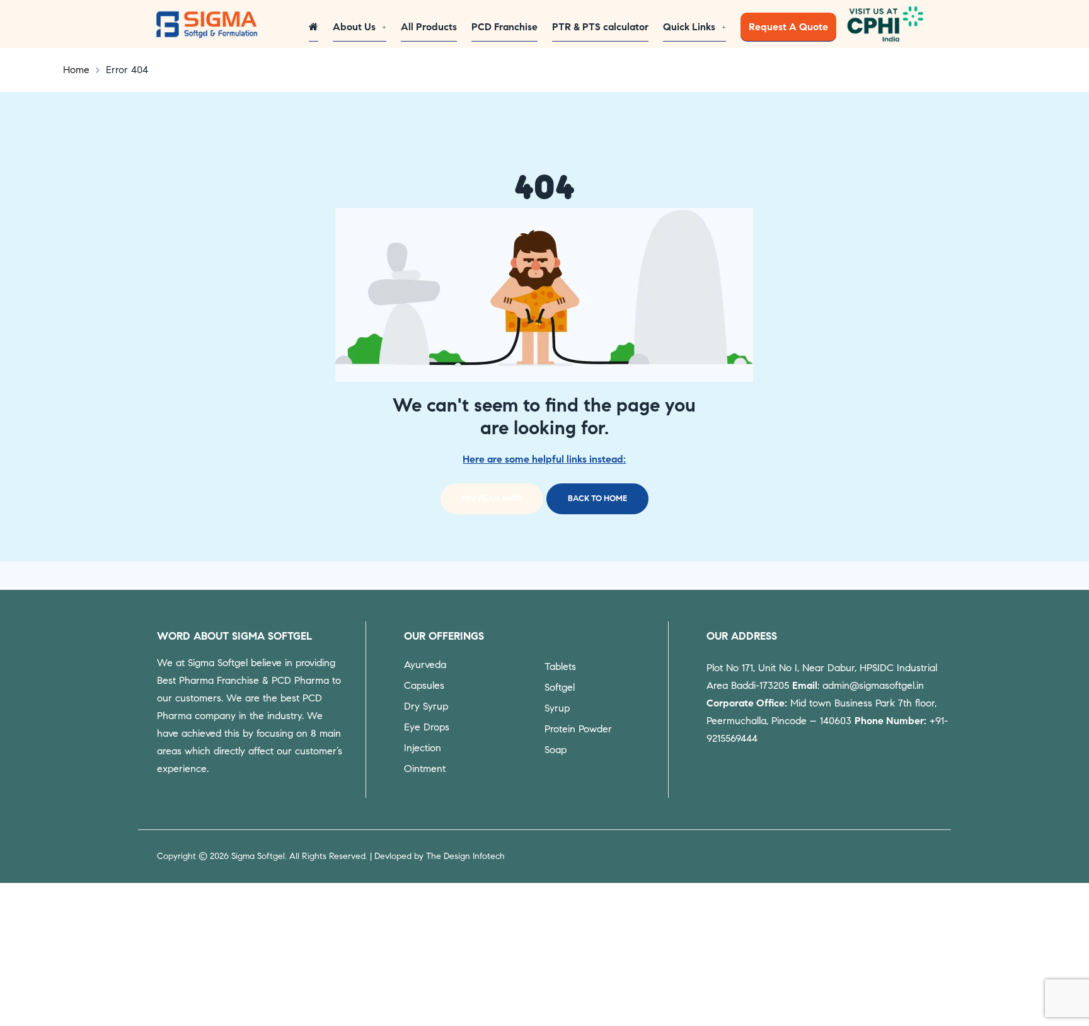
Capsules (424, 685)
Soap (555, 750)
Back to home (597, 498)
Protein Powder (578, 729)
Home (76, 70)
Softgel (559, 687)
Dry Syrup (426, 706)
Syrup (557, 708)
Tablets (560, 666)
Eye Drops (426, 727)
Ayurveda (425, 665)
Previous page (492, 498)
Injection (422, 748)
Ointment (425, 769)
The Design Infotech (465, 856)
